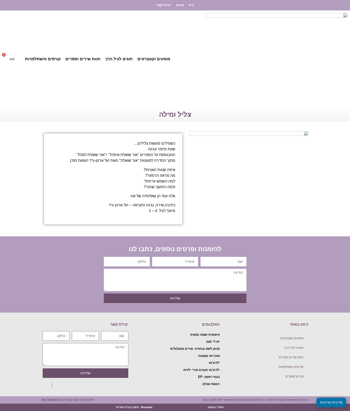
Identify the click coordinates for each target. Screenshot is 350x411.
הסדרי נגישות (216, 407)
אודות (180, 5)
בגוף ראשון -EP (209, 377)
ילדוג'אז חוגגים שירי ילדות (201, 370)
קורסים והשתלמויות (43, 59)
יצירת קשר (163, 5)
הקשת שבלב (211, 384)
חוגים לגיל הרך (119, 59)
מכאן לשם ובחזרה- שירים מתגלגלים (195, 348)
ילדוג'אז (214, 363)
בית (191, 5)
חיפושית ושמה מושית (205, 334)
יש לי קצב (213, 341)
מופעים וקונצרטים (153, 59)
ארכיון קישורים (294, 376)
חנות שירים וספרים (82, 59)
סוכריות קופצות (209, 356)
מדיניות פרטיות (331, 402)
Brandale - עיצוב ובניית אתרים (134, 407)
